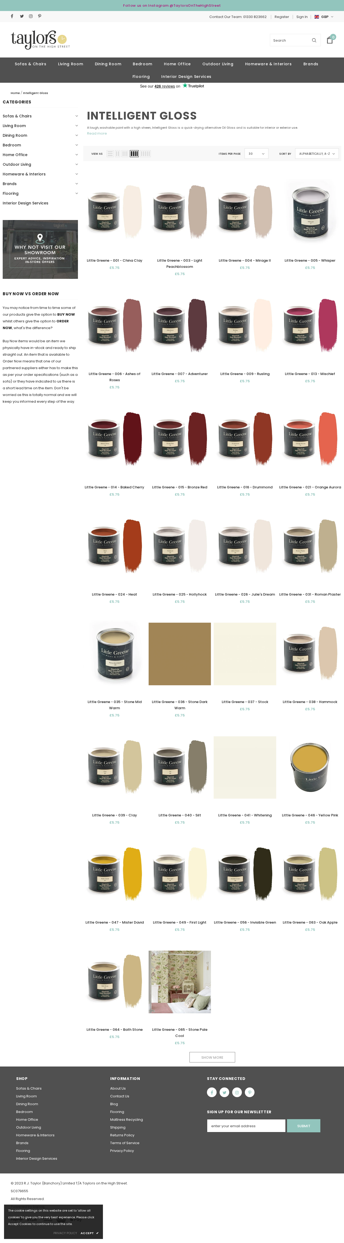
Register (282, 16)
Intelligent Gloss (35, 93)
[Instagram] (32, 16)
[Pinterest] (41, 16)
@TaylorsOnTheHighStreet (195, 5)
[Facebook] (14, 16)
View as (97, 154)
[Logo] (40, 40)
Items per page (230, 154)
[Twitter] (23, 16)
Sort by (285, 154)
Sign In (302, 16)
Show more (212, 1057)
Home (15, 93)
